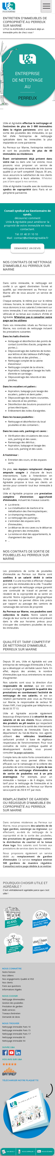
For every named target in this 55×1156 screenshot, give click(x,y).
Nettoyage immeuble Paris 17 (16, 1033)
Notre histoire (8, 972)
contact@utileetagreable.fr (31, 238)
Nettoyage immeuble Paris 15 (16, 1030)
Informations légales (12, 989)
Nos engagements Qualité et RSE (18, 979)
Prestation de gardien (12, 1006)
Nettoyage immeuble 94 (13, 1040)
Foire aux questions (11, 986)
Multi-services (8, 1010)
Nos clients (7, 982)
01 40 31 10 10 (29, 234)
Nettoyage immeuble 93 (13, 1037)
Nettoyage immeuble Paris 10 (16, 1026)
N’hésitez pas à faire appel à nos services (27, 180)
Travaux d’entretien (11, 1013)
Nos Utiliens (8, 975)
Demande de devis (11, 1017)
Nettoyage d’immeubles (13, 999)
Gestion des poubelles (12, 1003)
